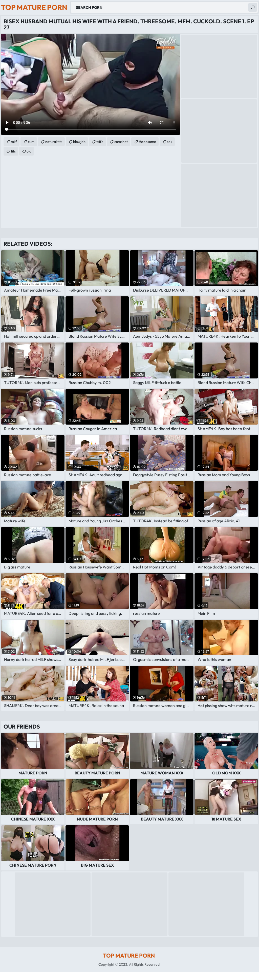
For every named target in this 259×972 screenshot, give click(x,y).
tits (13, 151)
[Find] (252, 7)
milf (14, 141)
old (29, 151)
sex (169, 141)
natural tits (53, 141)
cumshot (121, 141)
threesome (147, 141)
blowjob (79, 141)
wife (99, 141)
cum (31, 141)
